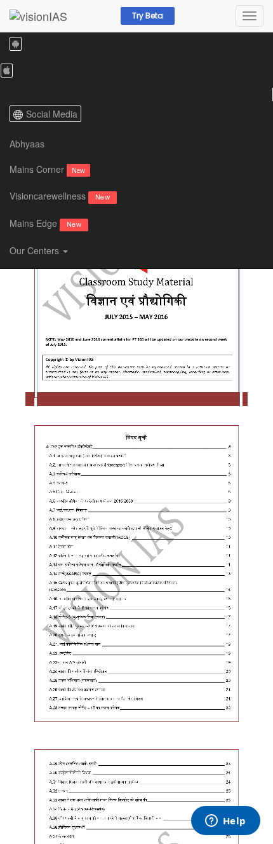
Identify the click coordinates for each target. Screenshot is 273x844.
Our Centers (36, 250)
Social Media (51, 113)
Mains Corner (47, 169)
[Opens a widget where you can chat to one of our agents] (225, 822)
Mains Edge (45, 223)
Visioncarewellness (60, 195)
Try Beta (147, 15)
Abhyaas (27, 143)
